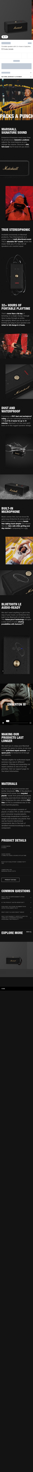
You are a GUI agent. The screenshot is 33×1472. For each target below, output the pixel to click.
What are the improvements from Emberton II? (12, 897)
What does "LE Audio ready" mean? (12, 912)
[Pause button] (2, 671)
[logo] (7, 7)
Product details (8, 49)
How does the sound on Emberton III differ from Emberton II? (13, 907)
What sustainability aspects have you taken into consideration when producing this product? (14, 918)
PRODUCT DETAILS (10, 879)
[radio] (24, 56)
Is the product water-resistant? (12, 902)
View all (29, 931)
